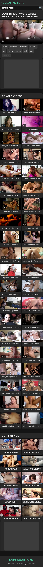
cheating (6, 55)
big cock (33, 47)
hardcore (23, 47)
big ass (18, 51)
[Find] (40, 7)
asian (5, 47)
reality (10, 51)
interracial (14, 47)
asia (31, 51)
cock (25, 51)
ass (4, 51)
